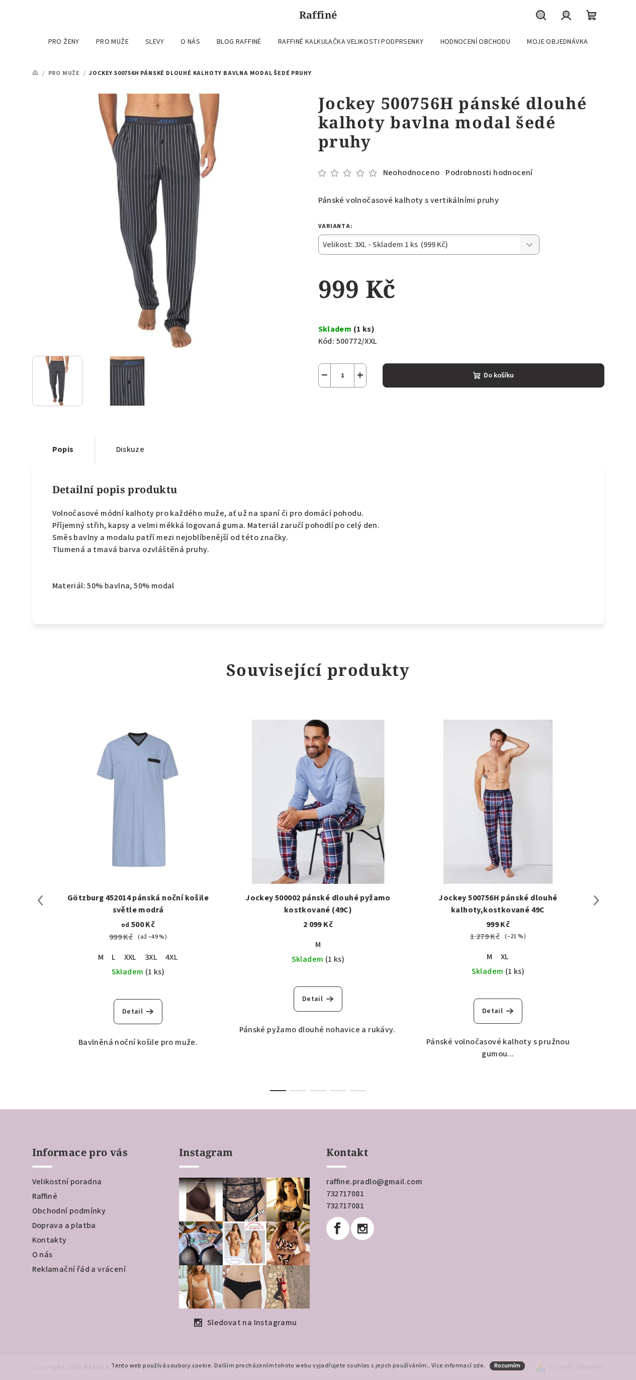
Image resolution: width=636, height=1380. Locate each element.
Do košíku (499, 375)
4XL (171, 957)
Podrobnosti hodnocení (488, 172)
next (596, 900)
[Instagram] (362, 1228)
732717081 (345, 1193)
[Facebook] (337, 1228)
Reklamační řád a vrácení (79, 1269)
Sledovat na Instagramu (252, 1322)
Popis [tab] (63, 449)
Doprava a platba (64, 1225)
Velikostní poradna (67, 1181)
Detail (132, 1012)
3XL (151, 957)
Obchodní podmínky (69, 1210)
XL (505, 956)
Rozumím (507, 1365)
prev (40, 900)
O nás (42, 1254)
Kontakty (49, 1240)
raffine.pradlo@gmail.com (374, 1181)
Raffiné (45, 1196)
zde (478, 1365)
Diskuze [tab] (130, 449)
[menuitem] (63, 41)
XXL (130, 957)
